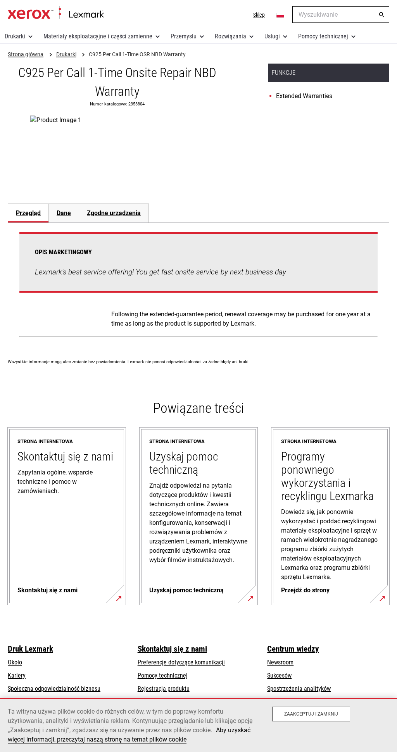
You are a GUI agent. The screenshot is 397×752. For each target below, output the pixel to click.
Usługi (272, 36)
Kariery (17, 675)
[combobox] (340, 14)
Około (15, 662)
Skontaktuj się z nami (172, 649)
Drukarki (15, 36)
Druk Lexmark (30, 649)
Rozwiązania (230, 36)
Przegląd (28, 213)
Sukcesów (279, 675)
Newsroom (280, 662)
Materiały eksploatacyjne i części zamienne (97, 36)
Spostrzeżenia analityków (299, 688)
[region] (198, 725)
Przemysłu (184, 36)
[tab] (28, 213)
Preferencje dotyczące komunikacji (181, 662)
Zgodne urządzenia (114, 213)
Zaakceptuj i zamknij (311, 714)
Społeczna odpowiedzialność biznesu (54, 688)
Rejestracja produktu (164, 688)
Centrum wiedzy (293, 649)
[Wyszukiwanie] (381, 15)
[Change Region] (280, 14)
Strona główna (56, 12)
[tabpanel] (198, 286)
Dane (64, 213)
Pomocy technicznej (323, 36)
